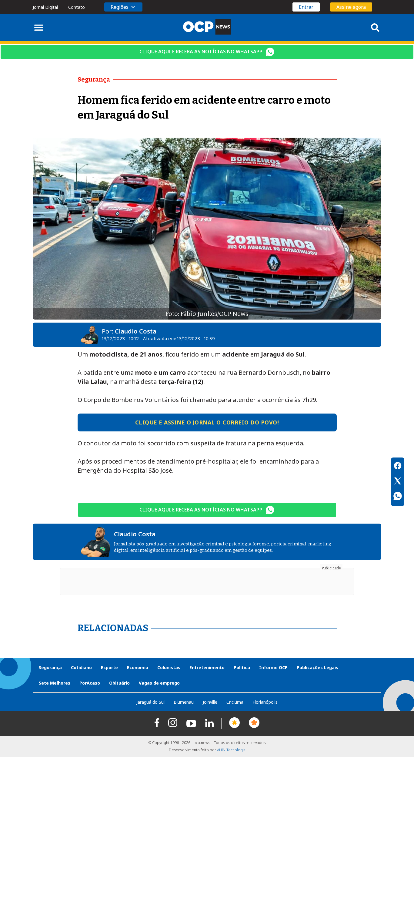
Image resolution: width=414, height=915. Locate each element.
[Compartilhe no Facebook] (397, 466)
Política (242, 667)
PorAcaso (89, 683)
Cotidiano (81, 667)
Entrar (306, 7)
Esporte (109, 667)
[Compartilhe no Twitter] (397, 481)
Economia (137, 667)
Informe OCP (273, 667)
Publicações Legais (317, 667)
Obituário (119, 683)
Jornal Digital (45, 7)
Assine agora (351, 7)
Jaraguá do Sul (150, 702)
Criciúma (234, 702)
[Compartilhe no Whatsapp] (397, 496)
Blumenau (184, 702)
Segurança (50, 667)
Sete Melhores (54, 683)
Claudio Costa (135, 331)
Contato (76, 7)
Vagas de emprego (159, 683)
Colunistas (168, 667)
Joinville (210, 702)
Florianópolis (265, 702)
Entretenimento (207, 667)
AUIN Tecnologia (231, 749)
